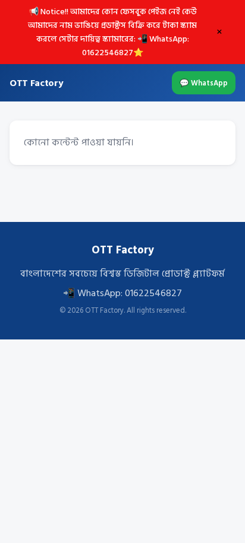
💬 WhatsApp (204, 83)
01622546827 (153, 293)
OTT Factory (36, 83)
